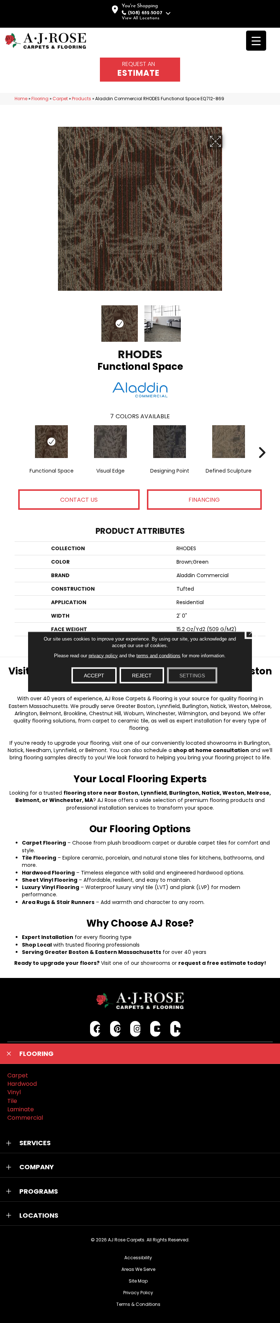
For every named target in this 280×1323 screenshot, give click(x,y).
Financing (204, 500)
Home (21, 99)
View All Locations (140, 18)
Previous (52, 320)
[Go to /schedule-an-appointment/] (140, 70)
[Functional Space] (51, 441)
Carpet (60, 99)
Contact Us (79, 500)
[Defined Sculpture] (228, 441)
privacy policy (103, 655)
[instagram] (135, 1029)
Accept (94, 675)
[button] (140, 1054)
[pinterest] (115, 1029)
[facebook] (95, 1029)
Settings (192, 675)
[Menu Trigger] (256, 41)
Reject (142, 675)
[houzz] (175, 1029)
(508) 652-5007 (145, 13)
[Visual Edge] (110, 441)
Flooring (39, 99)
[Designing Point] (169, 441)
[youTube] (155, 1029)
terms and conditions (158, 655)
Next (227, 320)
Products (81, 99)
